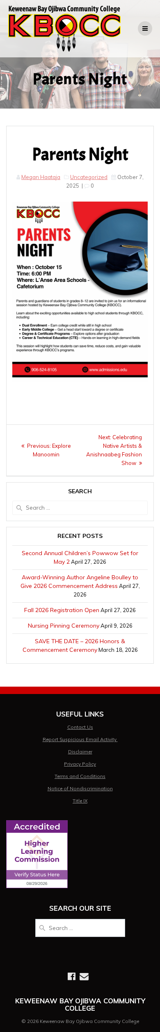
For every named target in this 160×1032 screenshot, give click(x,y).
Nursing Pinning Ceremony (63, 625)
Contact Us (80, 727)
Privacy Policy (80, 764)
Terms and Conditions (80, 776)
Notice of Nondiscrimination (80, 788)
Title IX (80, 801)
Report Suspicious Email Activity (80, 739)
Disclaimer (80, 751)
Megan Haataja (40, 177)
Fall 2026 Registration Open (61, 610)
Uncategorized (88, 177)
